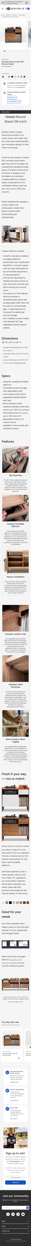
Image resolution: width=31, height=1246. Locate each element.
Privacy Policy (17, 1241)
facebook (8, 1214)
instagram (18, 1214)
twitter (13, 1214)
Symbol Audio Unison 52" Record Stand (10, 1054)
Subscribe (15, 1182)
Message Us (12, 97)
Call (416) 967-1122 (14, 101)
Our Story (13, 1118)
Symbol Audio (5, 59)
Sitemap (24, 1241)
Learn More (26, 2)
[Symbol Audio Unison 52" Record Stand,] (11, 1039)
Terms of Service (9, 1241)
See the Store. (21, 87)
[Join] (27, 1207)
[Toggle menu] (3, 8)
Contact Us (13, 1082)
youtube (23, 1214)
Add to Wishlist (19, 1058)
